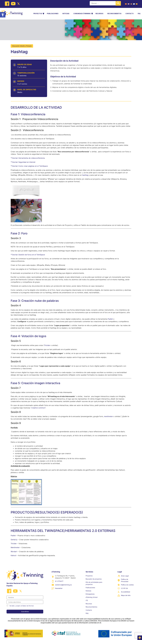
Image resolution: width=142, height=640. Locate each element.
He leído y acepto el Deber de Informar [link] (21, 606)
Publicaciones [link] (52, 13)
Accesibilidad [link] (125, 592)
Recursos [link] (99, 13)
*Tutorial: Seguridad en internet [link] (23, 162)
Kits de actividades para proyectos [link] (94, 583)
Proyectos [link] (37, 13)
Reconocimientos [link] (114, 13)
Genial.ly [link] (14, 540)
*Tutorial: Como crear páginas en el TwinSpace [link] (29, 166)
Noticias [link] (65, 13)
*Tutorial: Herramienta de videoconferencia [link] (28, 158)
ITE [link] (87, 600)
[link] (2, 14)
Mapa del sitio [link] (125, 595)
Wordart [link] (14, 551)
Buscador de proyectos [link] (94, 579)
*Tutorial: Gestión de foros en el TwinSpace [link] (28, 255)
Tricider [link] (47, 345)
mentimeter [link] (108, 416)
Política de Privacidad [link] (124, 580)
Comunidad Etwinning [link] (82, 13)
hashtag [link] (85, 175)
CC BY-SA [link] (124, 588)
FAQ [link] (139, 13)
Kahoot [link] (13, 555)
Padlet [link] (110, 319)
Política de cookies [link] (127, 585)
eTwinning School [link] (91, 597)
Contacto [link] (129, 13)
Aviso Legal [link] (125, 576)
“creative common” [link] (38, 408)
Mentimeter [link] (15, 547)
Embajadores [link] (90, 594)
